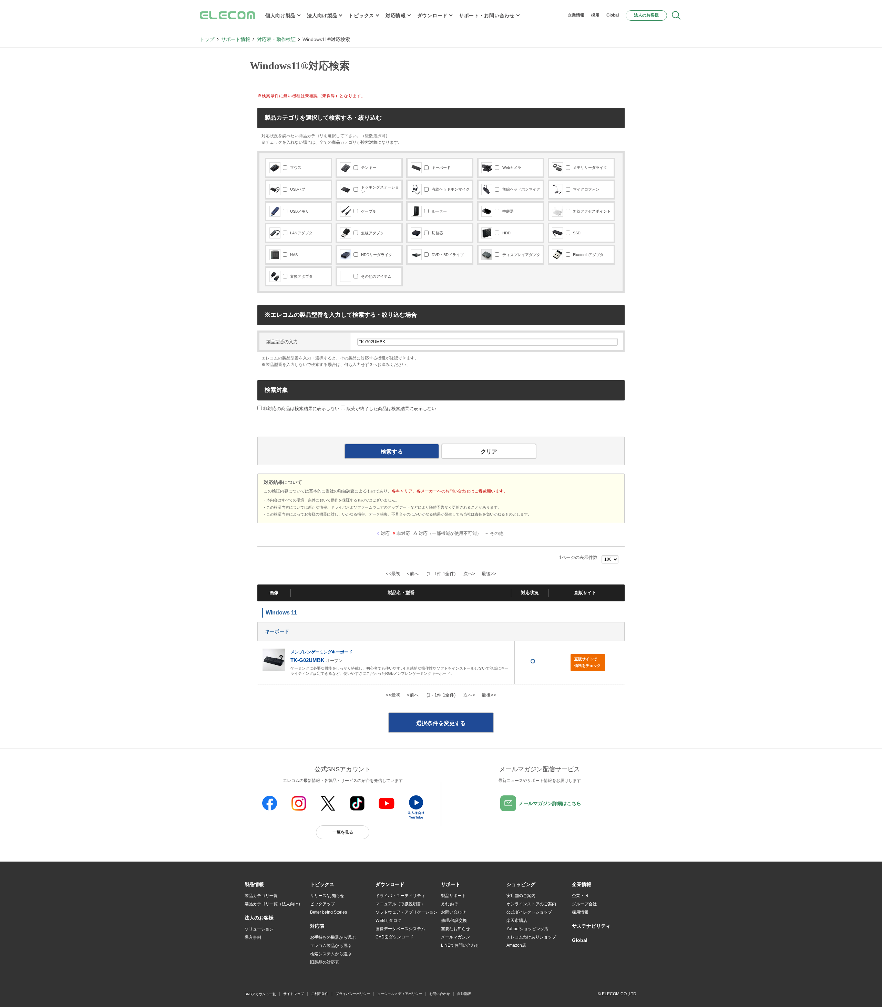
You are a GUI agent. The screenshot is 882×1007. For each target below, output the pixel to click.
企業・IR (580, 895)
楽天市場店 (516, 920)
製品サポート (453, 895)
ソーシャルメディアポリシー (399, 994)
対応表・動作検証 (276, 39)
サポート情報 (235, 39)
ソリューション (259, 929)
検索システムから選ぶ (330, 954)
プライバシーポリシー (353, 994)
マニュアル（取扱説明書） (400, 904)
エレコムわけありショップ (531, 937)
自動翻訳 (464, 994)
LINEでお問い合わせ (460, 945)
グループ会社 (584, 904)
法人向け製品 (322, 15)
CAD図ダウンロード (394, 937)
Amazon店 (516, 945)
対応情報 (396, 15)
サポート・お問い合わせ (487, 15)
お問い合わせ (453, 912)
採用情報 (580, 912)
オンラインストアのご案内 (531, 904)
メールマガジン (455, 937)
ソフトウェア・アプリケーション (407, 912)
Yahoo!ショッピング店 (527, 928)
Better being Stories (328, 912)
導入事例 (253, 937)
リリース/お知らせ (327, 895)
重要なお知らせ (455, 928)
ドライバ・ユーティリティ (400, 895)
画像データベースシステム (400, 928)
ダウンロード (432, 15)
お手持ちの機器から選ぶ (333, 937)
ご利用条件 (319, 994)
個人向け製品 (280, 15)
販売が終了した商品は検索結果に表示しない (391, 408)
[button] (322, 885)
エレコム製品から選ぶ (330, 945)
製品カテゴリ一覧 (261, 895)
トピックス (361, 15)
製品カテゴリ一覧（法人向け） (273, 904)
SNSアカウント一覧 (260, 994)
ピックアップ (322, 904)
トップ (207, 39)
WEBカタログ (388, 920)
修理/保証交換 (454, 920)
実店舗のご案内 (520, 895)
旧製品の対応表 (324, 962)
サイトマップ (293, 994)
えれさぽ (449, 904)
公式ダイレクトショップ (529, 912)
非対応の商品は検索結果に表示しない (300, 408)
